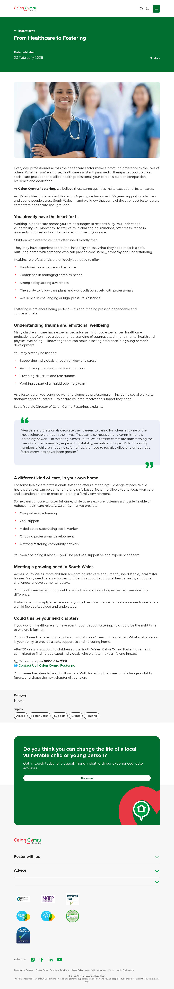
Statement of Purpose (23, 970)
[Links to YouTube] (59, 959)
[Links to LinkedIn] (50, 959)
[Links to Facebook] (41, 959)
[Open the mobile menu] (156, 9)
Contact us (87, 778)
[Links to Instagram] (32, 959)
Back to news (26, 31)
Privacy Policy (42, 970)
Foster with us (27, 856)
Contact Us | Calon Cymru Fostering (47, 665)
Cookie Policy (77, 970)
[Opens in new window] (72, 916)
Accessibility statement (95, 970)
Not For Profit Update (125, 970)
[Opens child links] (157, 857)
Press (111, 970)
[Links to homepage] (87, 841)
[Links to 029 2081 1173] (147, 9)
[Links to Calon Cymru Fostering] (25, 9)
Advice (20, 870)
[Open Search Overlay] (141, 9)
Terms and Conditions (59, 970)
